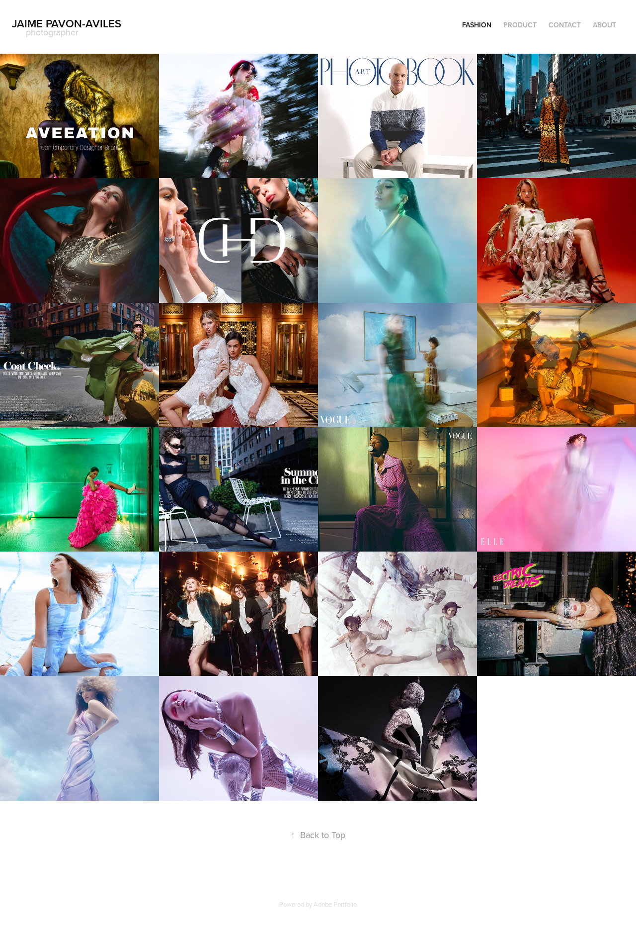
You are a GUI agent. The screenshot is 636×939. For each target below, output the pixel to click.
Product (520, 25)
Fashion (476, 25)
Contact (565, 25)
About (604, 25)
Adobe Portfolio (335, 904)
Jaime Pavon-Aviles (66, 23)
